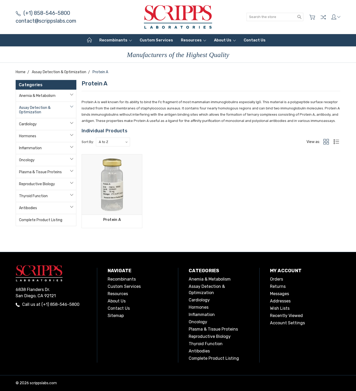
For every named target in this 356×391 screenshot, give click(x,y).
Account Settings (287, 322)
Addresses (280, 301)
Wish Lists (280, 308)
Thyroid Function (33, 196)
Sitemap (116, 315)
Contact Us (255, 40)
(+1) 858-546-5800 (46, 13)
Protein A (112, 220)
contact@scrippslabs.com (46, 21)
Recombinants (113, 40)
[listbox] (113, 142)
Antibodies (28, 208)
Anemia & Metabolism (37, 96)
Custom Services (156, 40)
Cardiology (28, 124)
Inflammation (30, 148)
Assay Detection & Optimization (35, 109)
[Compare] (323, 17)
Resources (191, 40)
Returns (278, 286)
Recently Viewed (286, 315)
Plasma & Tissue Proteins (40, 172)
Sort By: (88, 142)
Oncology (27, 160)
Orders (276, 279)
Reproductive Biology (37, 184)
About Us (223, 40)
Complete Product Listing (40, 220)
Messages (279, 293)
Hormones (27, 136)
